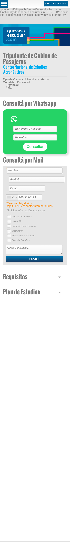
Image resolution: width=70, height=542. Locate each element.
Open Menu (4, 4)
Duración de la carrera (24, 226)
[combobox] (12, 197)
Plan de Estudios (21, 240)
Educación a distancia (23, 235)
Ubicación (17, 221)
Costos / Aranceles (22, 216)
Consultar (35, 147)
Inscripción (17, 230)
